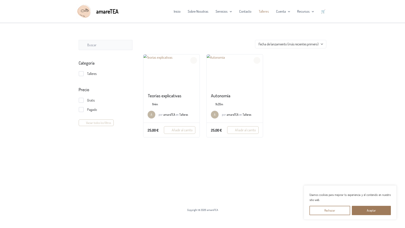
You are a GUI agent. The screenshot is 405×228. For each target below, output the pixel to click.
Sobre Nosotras (198, 11)
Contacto (245, 11)
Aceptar (371, 210)
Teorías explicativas (164, 95)
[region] (350, 202)
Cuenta (281, 11)
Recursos (303, 11)
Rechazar (329, 210)
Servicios (222, 11)
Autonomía (220, 95)
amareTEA (107, 11)
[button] (230, 11)
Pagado (92, 109)
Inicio (177, 11)
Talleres (264, 11)
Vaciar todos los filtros (98, 123)
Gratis (91, 100)
